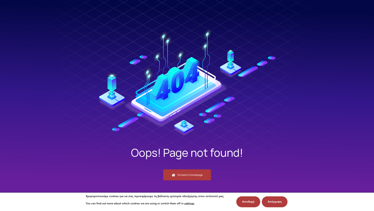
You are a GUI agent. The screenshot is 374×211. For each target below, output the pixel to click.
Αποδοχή (248, 202)
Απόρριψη (275, 202)
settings (189, 203)
